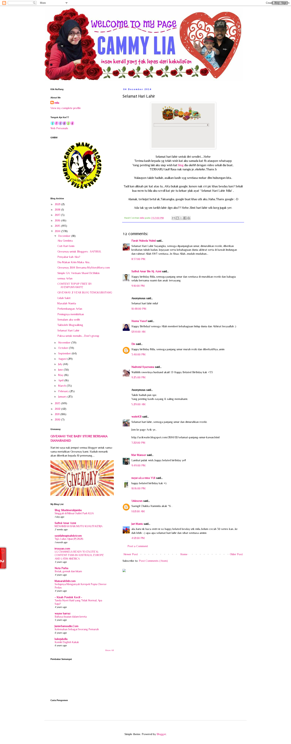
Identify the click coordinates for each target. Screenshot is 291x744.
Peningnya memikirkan (70, 314)
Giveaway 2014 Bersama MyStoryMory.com (83, 267)
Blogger (161, 734)
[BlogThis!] (177, 218)
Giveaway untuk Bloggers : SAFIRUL (79, 251)
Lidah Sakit (63, 298)
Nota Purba (61, 568)
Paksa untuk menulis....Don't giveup (78, 335)
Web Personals (59, 128)
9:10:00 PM (138, 285)
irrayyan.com (62, 548)
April (61, 380)
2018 (58, 209)
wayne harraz (62, 613)
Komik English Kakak (67, 642)
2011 (57, 414)
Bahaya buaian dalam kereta (71, 616)
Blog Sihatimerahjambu (68, 510)
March (62, 385)
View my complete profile (65, 108)
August (63, 358)
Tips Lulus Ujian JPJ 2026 (69, 538)
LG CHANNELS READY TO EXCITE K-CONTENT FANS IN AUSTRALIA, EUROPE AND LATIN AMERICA (79, 555)
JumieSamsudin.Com (66, 626)
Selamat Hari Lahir (68, 330)
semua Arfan (64, 278)
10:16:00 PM (138, 488)
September (65, 353)
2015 (58, 225)
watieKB (136, 416)
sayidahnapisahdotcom (68, 535)
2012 (58, 408)
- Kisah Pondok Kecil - (68, 597)
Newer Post (131, 554)
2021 (58, 204)
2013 (58, 403)
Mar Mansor (138, 454)
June (61, 369)
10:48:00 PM (138, 308)
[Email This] (174, 218)
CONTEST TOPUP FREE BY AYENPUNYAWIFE (74, 285)
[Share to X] (181, 218)
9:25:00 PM (138, 377)
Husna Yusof (139, 321)
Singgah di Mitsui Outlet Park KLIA (74, 513)
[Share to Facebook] (185, 218)
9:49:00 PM (138, 465)
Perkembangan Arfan (69, 308)
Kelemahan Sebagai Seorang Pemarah (77, 629)
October (63, 347)
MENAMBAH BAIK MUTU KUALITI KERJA (78, 526)
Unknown (137, 500)
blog (181, 165)
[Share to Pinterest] (189, 218)
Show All (109, 650)
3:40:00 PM (138, 354)
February (63, 391)
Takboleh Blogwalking (70, 324)
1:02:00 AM (138, 511)
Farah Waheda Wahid (144, 240)
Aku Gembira (65, 240)
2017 (58, 214)
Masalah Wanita (66, 303)
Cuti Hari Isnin (65, 246)
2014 (58, 231)
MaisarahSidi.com (65, 581)
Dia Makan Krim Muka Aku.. (73, 262)
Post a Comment (137, 546)
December (64, 235)
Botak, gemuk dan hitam (68, 571)
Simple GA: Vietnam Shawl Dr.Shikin (78, 273)
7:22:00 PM (138, 442)
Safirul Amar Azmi (65, 523)
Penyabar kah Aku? (68, 256)
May (61, 375)
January (63, 396)
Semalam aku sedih (68, 319)
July (60, 364)
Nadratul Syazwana (142, 366)
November (64, 342)
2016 (58, 220)
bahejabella (61, 639)
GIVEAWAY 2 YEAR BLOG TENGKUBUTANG (84, 292)
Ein (133, 343)
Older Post (236, 554)
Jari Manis (137, 523)
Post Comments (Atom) (153, 560)
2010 (58, 419)
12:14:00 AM (138, 331)
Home (183, 554)
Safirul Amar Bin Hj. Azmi (146, 271)
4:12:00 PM (138, 538)
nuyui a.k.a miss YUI (143, 477)
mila (56, 102)
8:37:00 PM (138, 259)
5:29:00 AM (138, 404)
